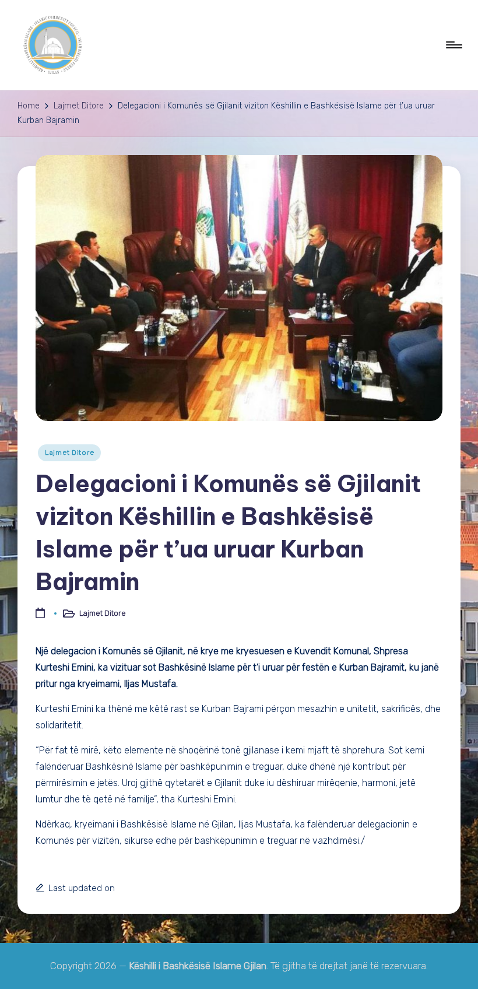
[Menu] (453, 45)
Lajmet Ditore (69, 452)
